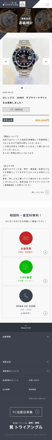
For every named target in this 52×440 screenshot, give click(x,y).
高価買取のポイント (11, 380)
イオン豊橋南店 (16, 109)
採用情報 (32, 389)
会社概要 (6, 389)
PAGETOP (26, 328)
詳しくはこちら (38, 192)
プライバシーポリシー (37, 398)
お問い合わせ (34, 380)
